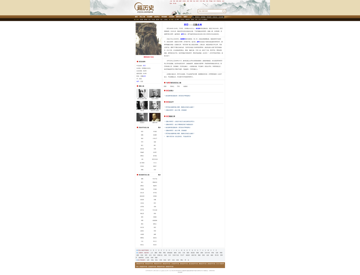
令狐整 (142, 234)
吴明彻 (155, 196)
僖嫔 (155, 142)
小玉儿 (155, 162)
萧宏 (155, 227)
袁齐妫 (142, 206)
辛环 (142, 142)
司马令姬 (155, 210)
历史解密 (149, 16)
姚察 (155, 234)
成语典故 (203, 17)
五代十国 (207, 252)
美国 (165, 255)
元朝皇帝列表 (152, 266)
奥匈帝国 (141, 257)
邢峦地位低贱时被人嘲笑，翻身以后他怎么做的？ (180, 107)
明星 (191, 1)
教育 (197, 1)
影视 (177, 1)
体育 (177, 260)
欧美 (165, 260)
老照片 (186, 16)
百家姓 (184, 1)
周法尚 (155, 244)
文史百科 (171, 16)
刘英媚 (142, 189)
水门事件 (177, 19)
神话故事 (209, 17)
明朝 (221, 252)
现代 (154, 255)
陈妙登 (155, 185)
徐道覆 (155, 135)
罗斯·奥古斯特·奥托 (142, 98)
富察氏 (192, 19)
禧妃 (142, 138)
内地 (152, 260)
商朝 (160, 252)
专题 (174, 1)
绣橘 (142, 169)
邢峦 (144, 65)
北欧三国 (193, 255)
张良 (149, 19)
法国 (207, 255)
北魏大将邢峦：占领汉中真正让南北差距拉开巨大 (180, 121)
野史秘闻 (164, 16)
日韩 (160, 260)
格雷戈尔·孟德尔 (155, 110)
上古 (151, 252)
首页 (136, 16)
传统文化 (215, 17)
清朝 (137, 255)
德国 (212, 255)
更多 (159, 127)
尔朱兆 (142, 203)
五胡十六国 (176, 255)
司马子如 (155, 178)
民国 (142, 255)
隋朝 (197, 252)
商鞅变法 (187, 19)
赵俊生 (142, 231)
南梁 (181, 39)
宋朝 (212, 252)
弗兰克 (142, 110)
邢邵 (155, 213)
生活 (223, 1)
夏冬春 (142, 149)
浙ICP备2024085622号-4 (198, 270)
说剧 (171, 3)
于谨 (178, 86)
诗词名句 (197, 17)
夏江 (155, 145)
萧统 (142, 224)
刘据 (161, 19)
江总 (142, 241)
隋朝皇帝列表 (203, 263)
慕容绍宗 (142, 196)
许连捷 (155, 131)
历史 (194, 1)
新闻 (204, 1)
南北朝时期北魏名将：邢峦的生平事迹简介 (178, 95)
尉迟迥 (142, 199)
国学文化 (179, 16)
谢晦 (142, 135)
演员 (173, 260)
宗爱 (142, 220)
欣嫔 (155, 149)
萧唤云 (142, 155)
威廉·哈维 (154, 122)
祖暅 (142, 217)
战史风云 (157, 16)
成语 (188, 1)
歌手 (169, 260)
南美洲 (188, 255)
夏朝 (156, 252)
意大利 (217, 255)
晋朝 (188, 252)
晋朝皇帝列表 (184, 263)
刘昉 (155, 231)
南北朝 (198, 28)
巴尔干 (182, 255)
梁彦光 (155, 237)
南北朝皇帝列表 (193, 263)
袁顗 (155, 206)
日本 (169, 255)
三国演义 (182, 19)
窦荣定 (142, 237)
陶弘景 (142, 213)
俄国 (199, 255)
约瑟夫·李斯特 (154, 98)
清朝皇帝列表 (169, 266)
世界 (146, 255)
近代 (150, 255)
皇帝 (198, 42)
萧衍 (184, 39)
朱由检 (141, 19)
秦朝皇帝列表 (166, 263)
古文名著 (221, 17)
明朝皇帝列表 (161, 266)
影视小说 (160, 255)
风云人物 (142, 16)
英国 (203, 255)
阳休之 (142, 244)
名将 (144, 76)
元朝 (217, 252)
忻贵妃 (142, 166)
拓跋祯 (185, 86)
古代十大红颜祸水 (202, 19)
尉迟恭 (157, 19)
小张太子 (155, 138)
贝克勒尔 (142, 122)
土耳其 (147, 257)
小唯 (142, 159)
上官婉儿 (165, 19)
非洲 (152, 257)
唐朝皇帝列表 (211, 263)
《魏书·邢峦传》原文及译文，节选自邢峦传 (178, 136)
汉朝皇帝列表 (175, 263)
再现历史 (219, 1)
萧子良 (142, 210)
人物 (171, 1)
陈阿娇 (145, 19)
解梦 (180, 1)
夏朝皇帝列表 (140, 263)
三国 (201, 1)
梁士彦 (142, 192)
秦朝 (175, 252)
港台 (156, 260)
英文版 (174, 3)
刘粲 (155, 199)
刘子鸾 (155, 192)
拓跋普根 (155, 220)
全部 (148, 260)
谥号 (137, 81)
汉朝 (179, 252)
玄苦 (155, 169)
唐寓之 (155, 224)
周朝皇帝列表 (158, 263)
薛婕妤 (142, 152)
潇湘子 (155, 166)
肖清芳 (155, 152)
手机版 (210, 1)
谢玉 (142, 145)
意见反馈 (180, 272)
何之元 (155, 241)
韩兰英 (142, 227)
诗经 (196, 19)
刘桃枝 (155, 217)
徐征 (142, 131)
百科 (214, 1)
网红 (182, 260)
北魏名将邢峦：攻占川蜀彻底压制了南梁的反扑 (179, 124)
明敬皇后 (155, 182)
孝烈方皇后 (155, 159)
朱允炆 (153, 19)
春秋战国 (169, 252)
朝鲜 (156, 257)
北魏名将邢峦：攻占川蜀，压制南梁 (176, 110)
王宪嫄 (155, 189)
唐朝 (202, 252)
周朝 (164, 252)
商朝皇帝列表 (149, 263)
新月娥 (155, 155)
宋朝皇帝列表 (143, 266)
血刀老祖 (142, 162)
